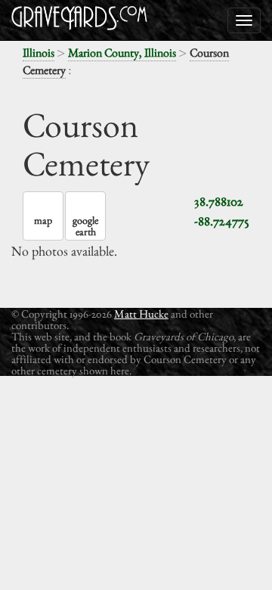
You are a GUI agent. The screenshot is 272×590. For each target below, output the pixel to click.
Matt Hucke (141, 313)
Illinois (38, 53)
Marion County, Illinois (122, 53)
